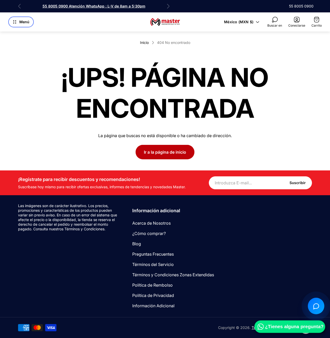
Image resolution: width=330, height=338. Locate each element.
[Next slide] (168, 6)
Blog (136, 243)
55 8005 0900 (301, 6)
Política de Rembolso (152, 285)
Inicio (144, 42)
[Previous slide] (19, 6)
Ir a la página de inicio (165, 152)
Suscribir (298, 182)
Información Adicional (153, 305)
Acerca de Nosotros (151, 223)
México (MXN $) (238, 22)
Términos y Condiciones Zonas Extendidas (173, 274)
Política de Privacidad (153, 295)
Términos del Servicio (153, 264)
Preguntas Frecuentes (153, 254)
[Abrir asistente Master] (316, 306)
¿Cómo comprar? (149, 233)
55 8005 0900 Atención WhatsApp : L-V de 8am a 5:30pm (94, 6)
